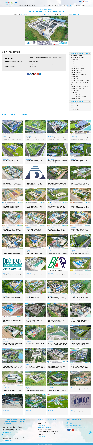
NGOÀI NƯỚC (75, 110)
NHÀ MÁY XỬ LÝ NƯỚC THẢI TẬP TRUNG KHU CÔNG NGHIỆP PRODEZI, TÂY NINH (35, 161)
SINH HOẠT (74, 92)
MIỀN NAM (46, 14)
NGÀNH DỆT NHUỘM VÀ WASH (79, 74)
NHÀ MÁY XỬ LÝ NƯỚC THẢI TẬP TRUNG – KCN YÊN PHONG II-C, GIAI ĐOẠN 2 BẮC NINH (57, 252)
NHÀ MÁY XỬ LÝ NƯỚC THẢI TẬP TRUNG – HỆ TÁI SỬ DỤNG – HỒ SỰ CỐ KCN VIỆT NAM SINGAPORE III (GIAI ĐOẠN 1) (57, 207)
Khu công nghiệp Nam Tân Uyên (79, 389)
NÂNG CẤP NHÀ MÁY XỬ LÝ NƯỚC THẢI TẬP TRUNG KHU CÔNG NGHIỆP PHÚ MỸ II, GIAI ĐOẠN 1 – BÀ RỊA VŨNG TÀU (80, 184)
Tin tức (61, 5)
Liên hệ (88, 5)
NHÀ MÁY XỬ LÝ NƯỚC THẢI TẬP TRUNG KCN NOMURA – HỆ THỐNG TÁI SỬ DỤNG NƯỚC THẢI (34, 138)
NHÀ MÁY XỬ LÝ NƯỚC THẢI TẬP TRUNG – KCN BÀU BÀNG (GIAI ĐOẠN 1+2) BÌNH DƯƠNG (12, 230)
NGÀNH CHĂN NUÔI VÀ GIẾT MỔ (80, 86)
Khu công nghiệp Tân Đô (55, 411)
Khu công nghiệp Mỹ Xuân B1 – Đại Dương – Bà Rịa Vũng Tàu (12, 344)
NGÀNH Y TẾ (74, 78)
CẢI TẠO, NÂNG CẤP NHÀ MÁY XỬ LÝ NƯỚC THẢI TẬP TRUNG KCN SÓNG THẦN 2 (80, 138)
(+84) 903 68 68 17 (73, 422)
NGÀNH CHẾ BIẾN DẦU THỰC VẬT (80, 80)
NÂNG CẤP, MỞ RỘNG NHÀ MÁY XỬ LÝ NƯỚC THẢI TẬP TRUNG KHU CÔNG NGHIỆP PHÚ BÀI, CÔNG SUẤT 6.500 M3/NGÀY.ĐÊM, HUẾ (57, 161)
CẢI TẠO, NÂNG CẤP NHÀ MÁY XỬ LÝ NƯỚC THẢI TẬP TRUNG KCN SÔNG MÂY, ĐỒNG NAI (57, 184)
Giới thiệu (30, 5)
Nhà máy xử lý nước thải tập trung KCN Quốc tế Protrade (79, 367)
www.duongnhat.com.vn (74, 425)
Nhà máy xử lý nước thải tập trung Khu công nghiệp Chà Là (57, 389)
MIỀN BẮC (74, 103)
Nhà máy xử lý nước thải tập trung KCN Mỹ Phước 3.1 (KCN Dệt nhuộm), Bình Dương (57, 298)
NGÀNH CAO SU (75, 62)
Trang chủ (22, 5)
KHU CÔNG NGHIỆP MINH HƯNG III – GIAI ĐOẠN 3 (57, 275)
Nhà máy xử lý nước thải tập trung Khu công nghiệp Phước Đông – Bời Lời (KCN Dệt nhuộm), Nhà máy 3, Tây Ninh (12, 389)
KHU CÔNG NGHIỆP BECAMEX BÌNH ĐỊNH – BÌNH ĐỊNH (12, 298)
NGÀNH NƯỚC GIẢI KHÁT (78, 64)
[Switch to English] (86, 1)
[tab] (11, 52)
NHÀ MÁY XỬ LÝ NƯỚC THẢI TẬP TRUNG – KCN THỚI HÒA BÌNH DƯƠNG (34, 230)
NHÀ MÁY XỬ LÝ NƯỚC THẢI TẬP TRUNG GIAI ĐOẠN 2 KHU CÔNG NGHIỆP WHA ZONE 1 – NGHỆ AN (11, 207)
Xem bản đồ (8, 432)
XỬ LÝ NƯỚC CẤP (76, 94)
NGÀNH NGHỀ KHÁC (76, 98)
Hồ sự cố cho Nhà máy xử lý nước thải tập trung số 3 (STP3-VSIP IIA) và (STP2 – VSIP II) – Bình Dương (57, 344)
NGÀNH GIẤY (74, 60)
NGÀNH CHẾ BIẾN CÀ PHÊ (78, 66)
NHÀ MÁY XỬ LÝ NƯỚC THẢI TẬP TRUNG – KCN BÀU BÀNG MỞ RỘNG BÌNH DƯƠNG (80, 207)
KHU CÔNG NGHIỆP (46, 9)
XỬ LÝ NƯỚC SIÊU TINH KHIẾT (79, 96)
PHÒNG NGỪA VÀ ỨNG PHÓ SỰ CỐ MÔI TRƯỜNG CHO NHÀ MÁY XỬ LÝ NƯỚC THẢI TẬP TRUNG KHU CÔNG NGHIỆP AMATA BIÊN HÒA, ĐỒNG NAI (80, 252)
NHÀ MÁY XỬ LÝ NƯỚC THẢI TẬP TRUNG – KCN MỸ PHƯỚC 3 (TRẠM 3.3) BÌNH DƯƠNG (79, 230)
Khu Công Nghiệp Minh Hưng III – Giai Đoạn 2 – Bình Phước (80, 321)
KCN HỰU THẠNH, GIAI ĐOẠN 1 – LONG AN (34, 298)
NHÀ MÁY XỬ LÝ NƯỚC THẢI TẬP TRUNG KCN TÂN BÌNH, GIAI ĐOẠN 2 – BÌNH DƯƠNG (80, 161)
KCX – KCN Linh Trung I (32, 411)
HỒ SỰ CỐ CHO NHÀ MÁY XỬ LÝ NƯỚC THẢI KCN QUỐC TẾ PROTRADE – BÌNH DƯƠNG (12, 275)
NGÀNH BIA (74, 76)
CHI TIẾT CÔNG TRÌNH (11, 52)
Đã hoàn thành (74, 14)
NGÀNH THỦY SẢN (76, 72)
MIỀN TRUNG (74, 105)
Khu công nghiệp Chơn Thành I (79, 411)
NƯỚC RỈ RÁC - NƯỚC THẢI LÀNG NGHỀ (79, 83)
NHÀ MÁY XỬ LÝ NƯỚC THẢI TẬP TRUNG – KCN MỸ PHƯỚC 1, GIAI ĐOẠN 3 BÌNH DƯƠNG (34, 252)
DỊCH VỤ (54, 5)
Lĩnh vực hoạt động (43, 5)
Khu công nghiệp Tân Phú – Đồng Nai (35, 344)
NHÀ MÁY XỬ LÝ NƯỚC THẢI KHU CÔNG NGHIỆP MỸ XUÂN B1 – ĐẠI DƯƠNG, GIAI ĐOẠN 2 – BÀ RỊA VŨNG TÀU (35, 184)
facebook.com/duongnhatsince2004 (77, 427)
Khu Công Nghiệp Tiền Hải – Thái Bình (12, 321)
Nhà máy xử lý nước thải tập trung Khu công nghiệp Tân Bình (35, 389)
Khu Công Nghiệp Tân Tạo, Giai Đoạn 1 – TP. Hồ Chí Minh (57, 321)
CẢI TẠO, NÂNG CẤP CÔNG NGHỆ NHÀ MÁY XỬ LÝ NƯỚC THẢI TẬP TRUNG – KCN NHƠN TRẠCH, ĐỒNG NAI (34, 207)
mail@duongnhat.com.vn (74, 423)
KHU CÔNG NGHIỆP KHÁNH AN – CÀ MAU (80, 275)
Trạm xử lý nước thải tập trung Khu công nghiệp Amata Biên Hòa (35, 367)
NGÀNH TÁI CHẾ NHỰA (77, 88)
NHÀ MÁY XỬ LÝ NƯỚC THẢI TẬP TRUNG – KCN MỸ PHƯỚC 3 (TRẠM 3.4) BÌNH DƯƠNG (56, 230)
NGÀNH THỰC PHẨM (77, 70)
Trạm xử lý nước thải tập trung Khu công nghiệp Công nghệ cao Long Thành (12, 367)
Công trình (70, 5)
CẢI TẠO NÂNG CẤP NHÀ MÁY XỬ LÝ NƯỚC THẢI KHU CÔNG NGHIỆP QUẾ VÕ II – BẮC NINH (12, 184)
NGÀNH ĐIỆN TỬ (75, 90)
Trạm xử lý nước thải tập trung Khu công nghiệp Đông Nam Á (80, 344)
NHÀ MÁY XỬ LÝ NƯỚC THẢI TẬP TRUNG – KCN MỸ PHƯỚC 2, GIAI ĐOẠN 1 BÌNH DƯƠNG (11, 252)
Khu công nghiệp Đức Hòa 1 (11, 411)
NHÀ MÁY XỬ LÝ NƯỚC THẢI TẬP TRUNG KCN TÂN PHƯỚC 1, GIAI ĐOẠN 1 (11, 161)
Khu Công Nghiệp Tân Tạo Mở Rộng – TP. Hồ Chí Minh (34, 321)
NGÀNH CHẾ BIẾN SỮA (77, 68)
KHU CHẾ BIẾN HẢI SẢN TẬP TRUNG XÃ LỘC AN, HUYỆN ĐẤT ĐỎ (57, 367)
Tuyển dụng (80, 5)
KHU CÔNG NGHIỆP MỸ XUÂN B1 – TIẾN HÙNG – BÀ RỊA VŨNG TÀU (34, 275)
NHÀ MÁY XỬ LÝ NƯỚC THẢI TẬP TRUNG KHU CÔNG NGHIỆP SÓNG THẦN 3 (11, 138)
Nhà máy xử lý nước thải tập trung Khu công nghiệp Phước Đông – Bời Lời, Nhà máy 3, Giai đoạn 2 (57, 138)
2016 (59, 14)
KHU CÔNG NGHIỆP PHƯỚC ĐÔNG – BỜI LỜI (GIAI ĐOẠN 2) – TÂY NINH (80, 298)
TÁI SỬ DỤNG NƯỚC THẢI (78, 58)
